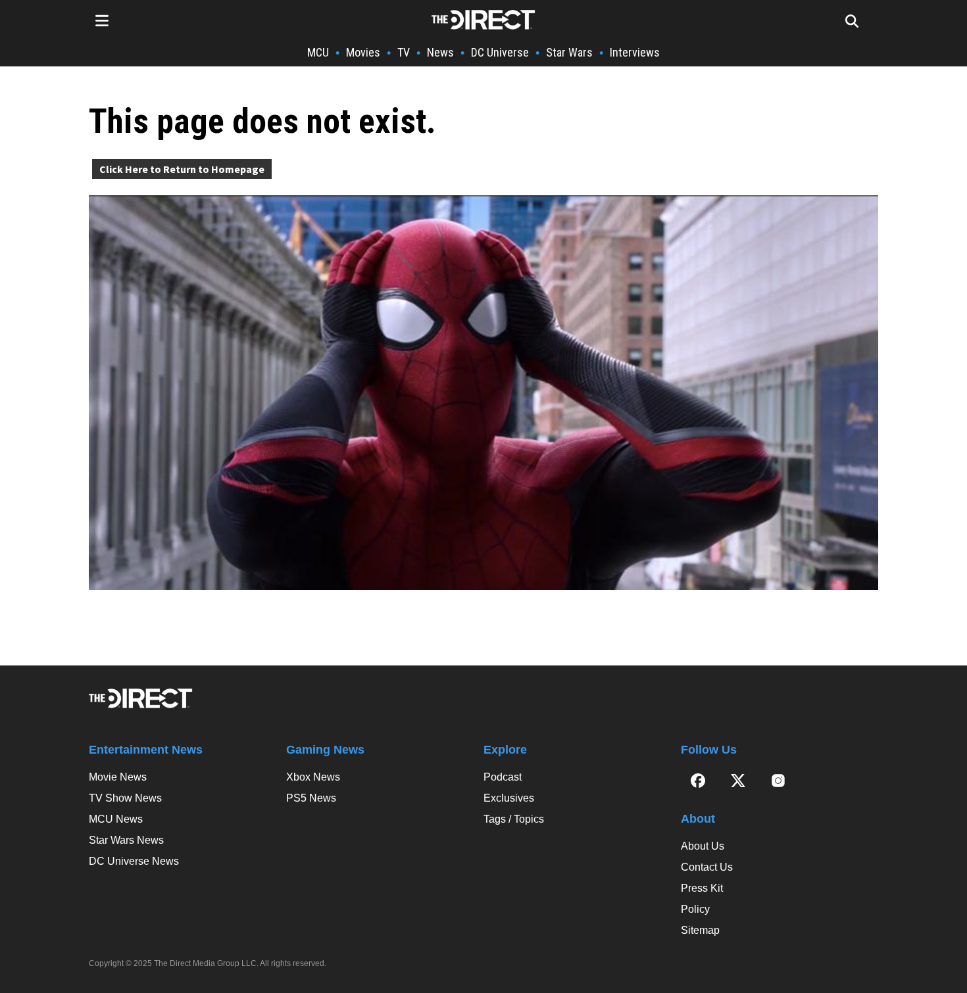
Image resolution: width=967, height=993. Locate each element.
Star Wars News (126, 840)
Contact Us (707, 867)
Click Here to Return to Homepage (181, 169)
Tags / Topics (514, 819)
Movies (363, 52)
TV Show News (125, 798)
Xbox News (313, 777)
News (440, 52)
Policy (695, 909)
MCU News (116, 819)
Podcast (503, 777)
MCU (318, 52)
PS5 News (311, 798)
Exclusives (509, 798)
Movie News (118, 777)
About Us (702, 846)
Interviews (635, 52)
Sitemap (700, 930)
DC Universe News (134, 861)
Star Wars (569, 52)
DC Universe (500, 52)
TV (403, 52)
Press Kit (702, 888)
